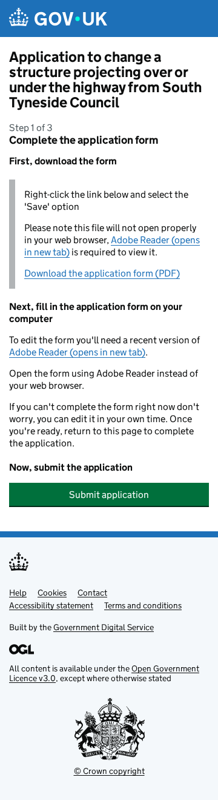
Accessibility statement (51, 605)
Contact (92, 592)
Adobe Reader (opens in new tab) (77, 352)
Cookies (52, 592)
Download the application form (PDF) (102, 273)
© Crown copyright (109, 770)
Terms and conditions (143, 605)
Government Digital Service (103, 627)
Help (18, 592)
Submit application (109, 494)
